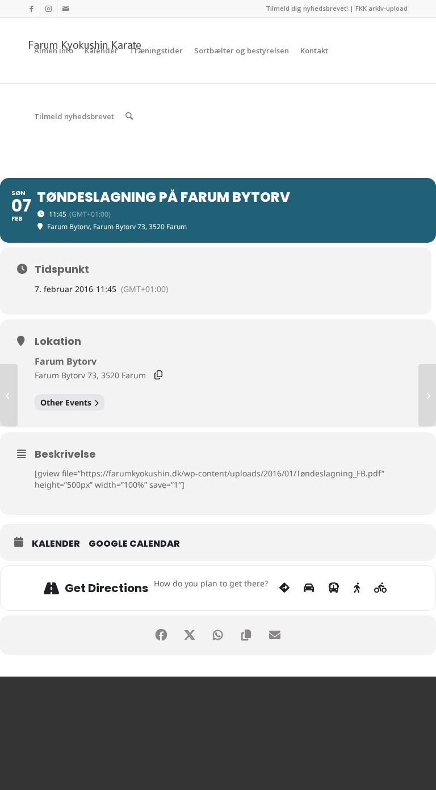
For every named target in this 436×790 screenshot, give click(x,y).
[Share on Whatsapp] (218, 635)
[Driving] (309, 588)
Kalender (56, 544)
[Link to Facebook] (31, 8)
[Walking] (357, 588)
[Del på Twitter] (189, 635)
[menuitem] (53, 50)
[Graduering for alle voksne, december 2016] (9, 395)
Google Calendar (134, 544)
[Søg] (129, 116)
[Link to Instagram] (48, 8)
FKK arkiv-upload (381, 8)
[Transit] (333, 588)
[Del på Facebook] (161, 635)
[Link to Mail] (65, 8)
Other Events (65, 402)
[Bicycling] (380, 588)
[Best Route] (284, 588)
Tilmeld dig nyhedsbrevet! (307, 8)
